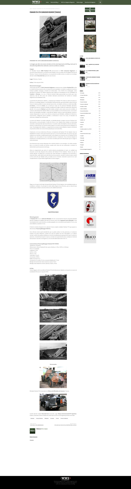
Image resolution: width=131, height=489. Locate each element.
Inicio (31, 8)
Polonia (90, 142)
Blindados (47, 418)
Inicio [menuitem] (47, 2)
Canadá (90, 135)
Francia (57, 418)
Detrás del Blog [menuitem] (54, 2)
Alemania (34, 8)
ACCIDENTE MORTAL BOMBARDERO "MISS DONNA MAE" (93, 77)
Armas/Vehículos (39, 418)
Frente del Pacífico (90, 111)
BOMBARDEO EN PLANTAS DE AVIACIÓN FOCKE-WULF (92, 84)
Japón (90, 126)
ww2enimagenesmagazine (90, 149)
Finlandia (90, 138)
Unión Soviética (90, 108)
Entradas (52, 418)
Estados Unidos (90, 106)
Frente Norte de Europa (90, 133)
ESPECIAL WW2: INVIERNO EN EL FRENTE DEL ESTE (93, 58)
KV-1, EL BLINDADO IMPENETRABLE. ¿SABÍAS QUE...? (92, 71)
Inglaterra (90, 115)
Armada (90, 117)
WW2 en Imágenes (44, 429)
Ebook (90, 147)
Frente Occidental (64, 418)
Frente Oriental (90, 102)
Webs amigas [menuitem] (80, 2)
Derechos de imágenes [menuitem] (90, 2)
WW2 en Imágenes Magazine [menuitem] (68, 2)
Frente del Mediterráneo (90, 113)
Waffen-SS (90, 120)
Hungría (90, 144)
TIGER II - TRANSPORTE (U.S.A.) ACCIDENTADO (92, 64)
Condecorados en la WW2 (90, 129)
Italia (90, 131)
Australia (90, 140)
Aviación (90, 122)
